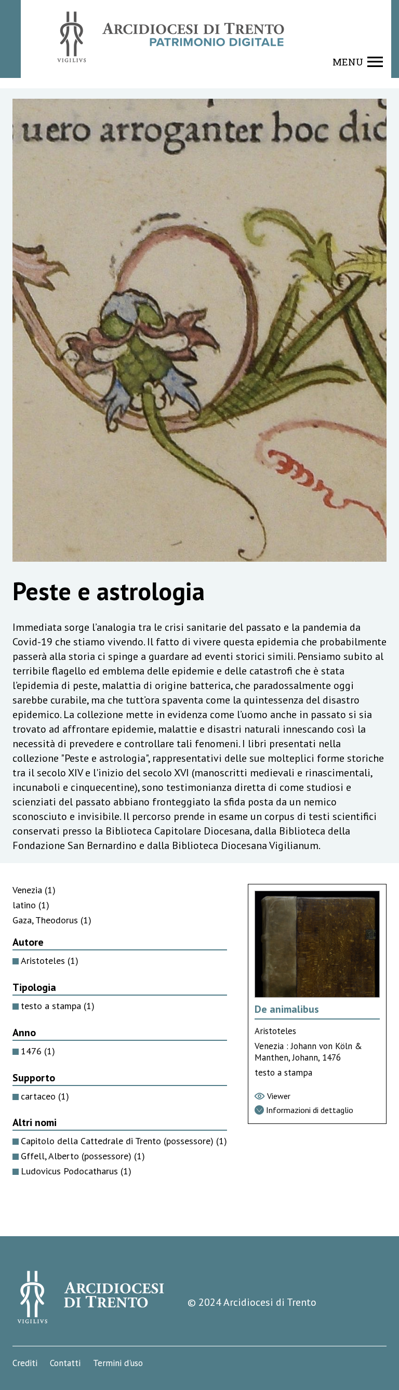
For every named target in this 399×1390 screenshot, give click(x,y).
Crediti (24, 1363)
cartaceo (45, 1096)
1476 (38, 1051)
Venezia (34, 890)
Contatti (65, 1363)
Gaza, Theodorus (51, 920)
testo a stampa (58, 1006)
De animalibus (287, 1009)
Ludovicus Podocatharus (76, 1171)
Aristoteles (49, 961)
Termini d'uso (118, 1363)
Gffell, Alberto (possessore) (83, 1156)
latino (30, 905)
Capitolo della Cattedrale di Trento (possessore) (124, 1141)
